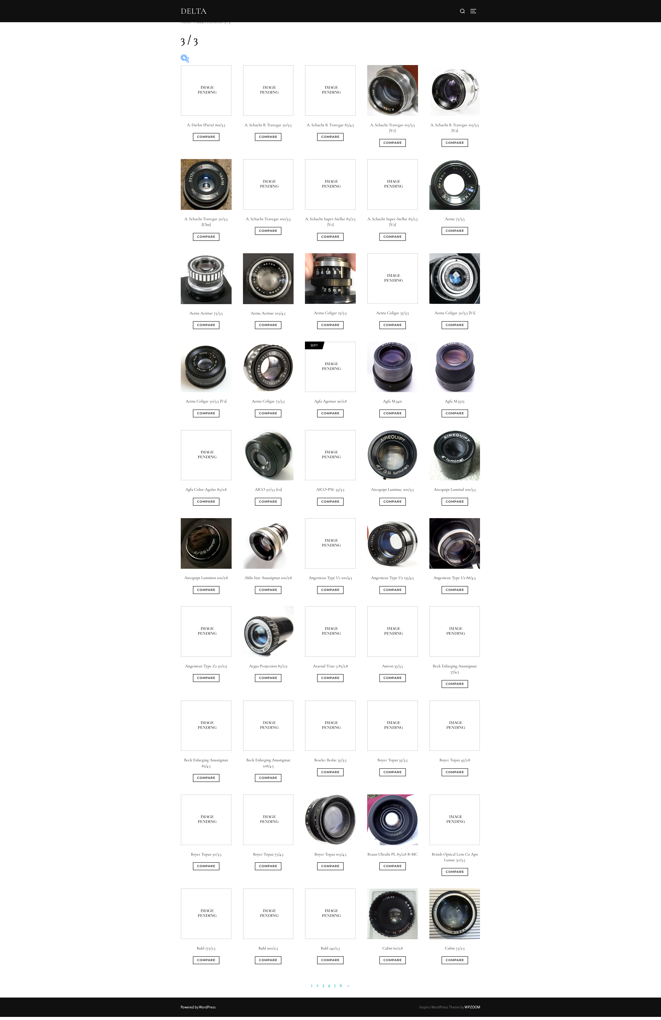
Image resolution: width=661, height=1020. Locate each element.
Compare (206, 137)
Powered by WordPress (198, 1007)
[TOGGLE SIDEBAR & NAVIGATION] (475, 11)
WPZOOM (472, 1007)
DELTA (194, 11)
